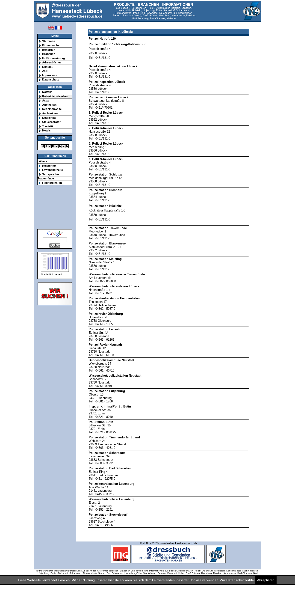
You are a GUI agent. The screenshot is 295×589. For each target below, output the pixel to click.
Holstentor (49, 165)
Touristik (47, 126)
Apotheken (49, 104)
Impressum (49, 75)
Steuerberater (51, 121)
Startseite (48, 41)
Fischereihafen (52, 182)
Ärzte (45, 100)
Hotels (46, 130)
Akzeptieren (265, 580)
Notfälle (47, 91)
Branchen (48, 53)
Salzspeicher (50, 174)
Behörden (48, 49)
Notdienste (49, 117)
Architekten (50, 113)
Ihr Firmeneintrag (53, 58)
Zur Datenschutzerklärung (240, 580)
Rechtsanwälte (52, 108)
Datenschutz (50, 79)
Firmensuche (50, 45)
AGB (45, 70)
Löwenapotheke (52, 169)
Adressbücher (51, 62)
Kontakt (47, 66)
